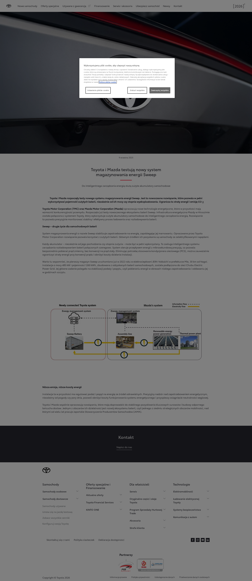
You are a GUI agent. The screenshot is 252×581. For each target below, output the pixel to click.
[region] (127, 78)
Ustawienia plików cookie (98, 90)
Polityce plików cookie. (107, 82)
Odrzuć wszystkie (137, 90)
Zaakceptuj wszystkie (160, 90)
